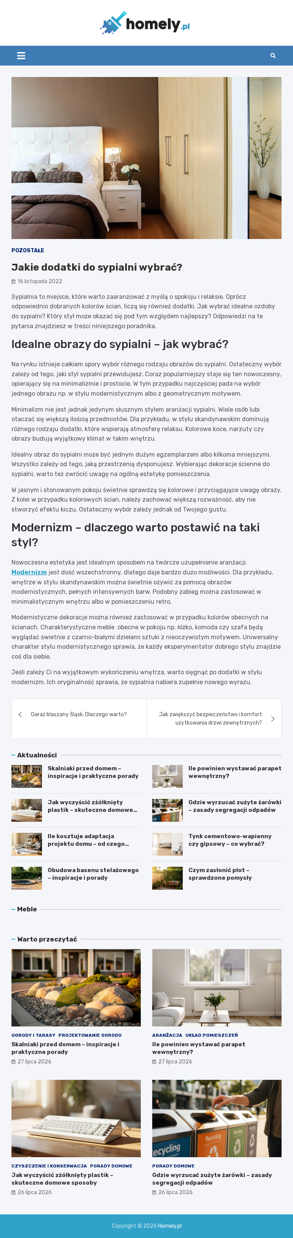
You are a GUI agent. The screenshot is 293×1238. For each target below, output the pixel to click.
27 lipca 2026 (35, 1061)
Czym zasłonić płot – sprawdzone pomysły (220, 874)
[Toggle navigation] (21, 56)
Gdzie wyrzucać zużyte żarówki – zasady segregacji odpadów (235, 806)
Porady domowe (111, 1166)
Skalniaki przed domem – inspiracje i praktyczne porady (93, 772)
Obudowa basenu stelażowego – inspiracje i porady (93, 874)
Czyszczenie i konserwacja (49, 1166)
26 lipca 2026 (35, 1192)
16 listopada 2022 (40, 281)
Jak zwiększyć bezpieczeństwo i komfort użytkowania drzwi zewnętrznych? (210, 718)
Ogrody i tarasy (33, 1035)
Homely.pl (170, 1226)
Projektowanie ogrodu (90, 1035)
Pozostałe (27, 250)
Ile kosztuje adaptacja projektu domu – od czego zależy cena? (86, 844)
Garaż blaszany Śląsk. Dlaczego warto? (79, 714)
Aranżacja (167, 1035)
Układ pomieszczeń (211, 1035)
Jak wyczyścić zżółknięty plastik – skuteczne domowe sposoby (90, 810)
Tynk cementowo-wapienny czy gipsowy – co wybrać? (230, 840)
